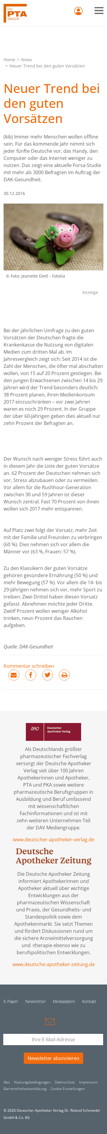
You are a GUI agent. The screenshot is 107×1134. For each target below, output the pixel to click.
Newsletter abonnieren (53, 1058)
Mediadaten (64, 1001)
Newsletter (35, 1001)
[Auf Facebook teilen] (30, 675)
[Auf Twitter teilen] (47, 675)
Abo (7, 1082)
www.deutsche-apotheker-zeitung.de (53, 964)
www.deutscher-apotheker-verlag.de (53, 839)
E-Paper (11, 1001)
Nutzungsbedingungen (32, 1082)
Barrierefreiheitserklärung (25, 1088)
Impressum (88, 1082)
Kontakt (89, 1001)
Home (9, 59)
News (26, 59)
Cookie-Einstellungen (68, 1088)
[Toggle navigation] (99, 10)
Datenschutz (65, 1082)
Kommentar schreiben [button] (29, 666)
